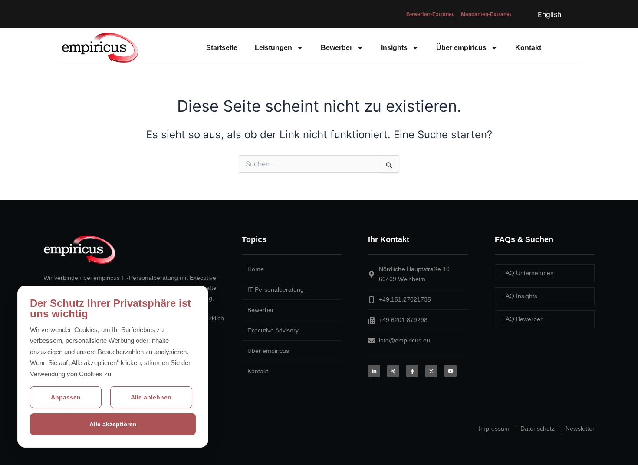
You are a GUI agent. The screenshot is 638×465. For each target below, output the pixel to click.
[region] (112, 367)
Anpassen (66, 397)
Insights (394, 47)
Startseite (221, 47)
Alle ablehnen (151, 397)
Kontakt (528, 47)
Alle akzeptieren (113, 424)
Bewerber (336, 47)
